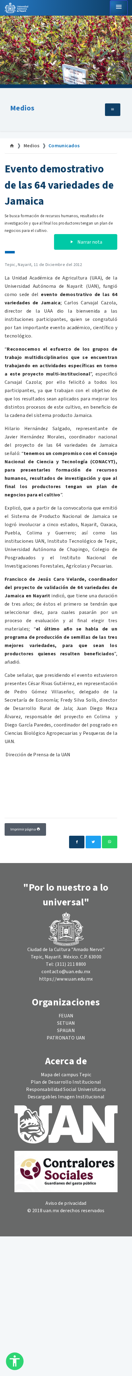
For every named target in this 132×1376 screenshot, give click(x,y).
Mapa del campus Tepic (66, 1074)
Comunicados (64, 145)
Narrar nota (89, 242)
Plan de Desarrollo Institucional (66, 1082)
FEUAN (66, 1015)
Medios (22, 108)
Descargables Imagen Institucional (66, 1096)
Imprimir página (23, 829)
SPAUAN (66, 1030)
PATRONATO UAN (66, 1038)
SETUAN (66, 1023)
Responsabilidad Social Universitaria (66, 1089)
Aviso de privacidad (65, 1203)
